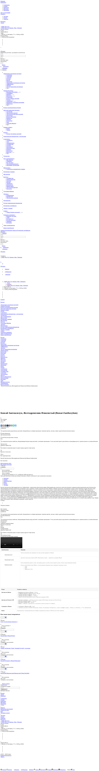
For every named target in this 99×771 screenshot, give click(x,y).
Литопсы (3, 324)
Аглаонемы (3, 338)
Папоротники (4, 363)
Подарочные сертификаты (7, 328)
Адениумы (3, 340)
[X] (7, 425)
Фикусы (3, 375)
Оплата (5, 17)
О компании (6, 5)
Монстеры (3, 359)
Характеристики (7, 481)
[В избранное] (2, 422)
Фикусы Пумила (5, 384)
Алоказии (3, 341)
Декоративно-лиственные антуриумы (10, 345)
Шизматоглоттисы (5, 382)
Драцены (3, 348)
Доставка (5, 16)
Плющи (2, 367)
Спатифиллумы (4, 371)
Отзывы (5, 6)
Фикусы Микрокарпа (6, 376)
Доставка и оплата (5, 713)
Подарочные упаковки (6, 319)
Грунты (2, 311)
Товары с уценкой (5, 329)
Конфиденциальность (6, 755)
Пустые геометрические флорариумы (10, 327)
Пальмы (3, 362)
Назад (8, 283)
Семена (2, 331)
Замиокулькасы (4, 350)
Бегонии (3, 342)
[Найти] (2, 63)
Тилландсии (4, 315)
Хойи (2, 380)
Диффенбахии (4, 346)
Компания (3, 696)
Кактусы (3, 321)
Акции (2, 694)
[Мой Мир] (5, 425)
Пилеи (2, 366)
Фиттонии (3, 379)
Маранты (3, 358)
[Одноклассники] (3, 425)
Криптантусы (4, 357)
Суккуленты (4, 312)
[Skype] (13, 425)
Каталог (3, 693)
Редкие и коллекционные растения (9, 307)
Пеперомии (3, 365)
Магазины (6, 9)
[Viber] (9, 425)
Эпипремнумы (4, 383)
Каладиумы (3, 352)
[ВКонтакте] (1, 425)
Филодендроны (4, 378)
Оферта (2, 756)
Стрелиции (3, 372)
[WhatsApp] (11, 425)
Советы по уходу (5, 710)
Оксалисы (3, 361)
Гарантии (5, 19)
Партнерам (6, 10)
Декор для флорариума (6, 333)
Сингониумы (4, 370)
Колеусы (3, 355)
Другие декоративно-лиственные (9, 349)
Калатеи (3, 354)
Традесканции (4, 374)
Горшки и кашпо (5, 310)
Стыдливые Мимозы (6, 323)
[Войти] (1, 260)
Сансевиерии (4, 369)
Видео (5, 482)
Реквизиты (6, 7)
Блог (2, 711)
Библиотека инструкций (7, 709)
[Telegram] (16, 425)
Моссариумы (4, 320)
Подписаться (4, 689)
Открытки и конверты (6, 332)
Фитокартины (4, 325)
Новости (3, 707)
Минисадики (4, 318)
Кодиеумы (3, 353)
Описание (5, 478)
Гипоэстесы (3, 344)
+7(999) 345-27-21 (5, 26)
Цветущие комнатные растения (8, 308)
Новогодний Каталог (6, 335)
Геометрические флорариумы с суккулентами (12, 314)
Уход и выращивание (6, 316)
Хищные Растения (5, 306)
